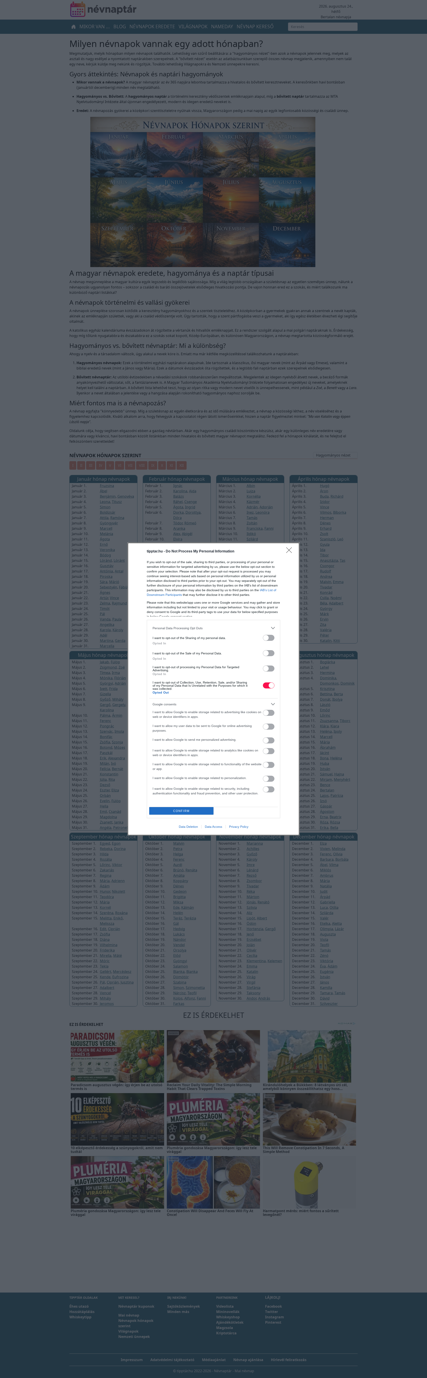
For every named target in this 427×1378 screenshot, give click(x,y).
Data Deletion (188, 826)
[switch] (268, 638)
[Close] (290, 551)
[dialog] (213, 689)
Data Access (213, 826)
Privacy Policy (238, 826)
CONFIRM (181, 811)
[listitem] (213, 628)
